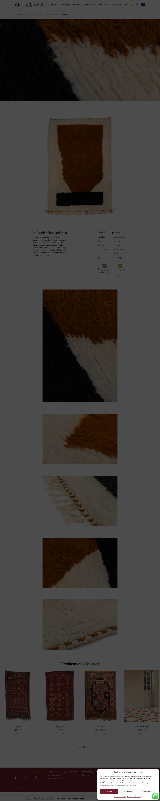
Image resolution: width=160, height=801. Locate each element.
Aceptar (109, 792)
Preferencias (147, 792)
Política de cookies (120, 797)
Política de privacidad (134, 797)
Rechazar (128, 792)
